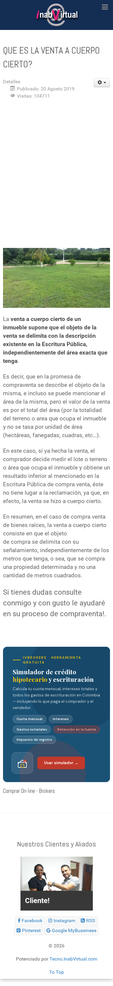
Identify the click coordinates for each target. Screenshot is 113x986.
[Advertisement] (56, 163)
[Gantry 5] (56, 15)
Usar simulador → (61, 762)
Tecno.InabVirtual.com (73, 959)
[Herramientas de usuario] (102, 82)
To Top (56, 972)
